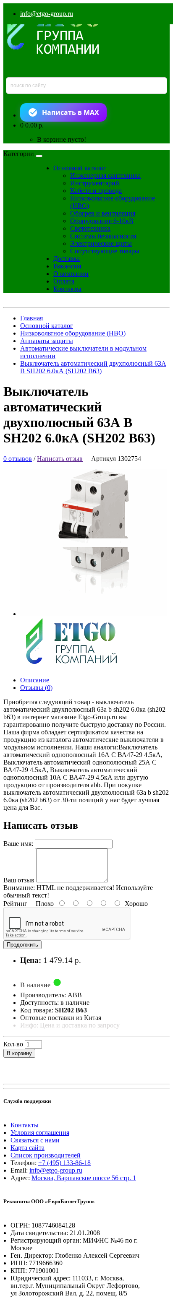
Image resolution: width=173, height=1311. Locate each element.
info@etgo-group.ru (46, 13)
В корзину (19, 1053)
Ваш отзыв (18, 880)
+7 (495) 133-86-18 (64, 1162)
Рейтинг (15, 903)
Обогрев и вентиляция (102, 213)
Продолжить (22, 945)
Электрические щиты (101, 243)
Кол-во (13, 1044)
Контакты (67, 288)
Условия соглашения (39, 1132)
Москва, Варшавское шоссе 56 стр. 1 (83, 1177)
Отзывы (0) (36, 687)
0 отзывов (17, 458)
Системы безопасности (103, 235)
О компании (71, 273)
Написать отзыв (60, 458)
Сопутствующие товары (104, 251)
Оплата (63, 281)
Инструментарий (94, 183)
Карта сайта (27, 1147)
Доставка (66, 258)
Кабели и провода (96, 190)
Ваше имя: (18, 843)
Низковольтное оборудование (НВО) (73, 333)
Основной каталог (79, 168)
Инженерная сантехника (105, 175)
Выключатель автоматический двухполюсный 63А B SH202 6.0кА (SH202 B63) (93, 367)
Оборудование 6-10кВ (102, 220)
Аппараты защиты (46, 340)
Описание (34, 680)
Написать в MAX (70, 112)
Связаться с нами (35, 1140)
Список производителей (45, 1155)
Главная (31, 318)
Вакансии (67, 266)
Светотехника (90, 228)
